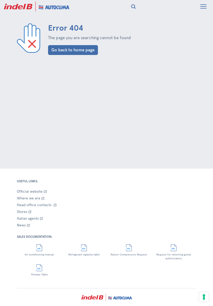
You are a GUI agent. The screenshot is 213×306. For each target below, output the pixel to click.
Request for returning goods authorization (173, 256)
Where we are (28, 198)
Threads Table (39, 274)
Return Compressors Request (129, 254)
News (21, 225)
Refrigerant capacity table (84, 254)
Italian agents (28, 218)
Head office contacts (34, 205)
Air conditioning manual (39, 254)
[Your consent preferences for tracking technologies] (204, 297)
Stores (22, 212)
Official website (30, 191)
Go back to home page (73, 49)
